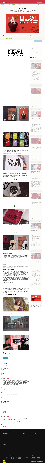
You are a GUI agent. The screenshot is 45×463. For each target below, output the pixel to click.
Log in (33, 4)
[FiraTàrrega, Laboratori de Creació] (32, 458)
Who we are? (24, 437)
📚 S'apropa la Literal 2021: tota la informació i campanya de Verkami (36, 303)
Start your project (8, 4)
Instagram (34, 437)
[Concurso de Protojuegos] (26, 458)
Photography (14, 438)
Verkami (23, 4)
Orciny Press (4, 411)
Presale (12, 4)
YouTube (34, 436)
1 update (10, 44)
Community (4, 435)
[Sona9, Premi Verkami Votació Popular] (38, 458)
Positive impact (25, 35)
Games (3, 437)
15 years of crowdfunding (26, 438)
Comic (14, 434)
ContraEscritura (5, 424)
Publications (4, 439)
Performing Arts (5, 438)
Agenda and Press (25, 435)
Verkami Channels (25, 436)
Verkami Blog (25, 434)
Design (14, 435)
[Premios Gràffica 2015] (6, 458)
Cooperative (21, 35)
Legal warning (37, 450)
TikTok (34, 438)
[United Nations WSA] (18, 458)
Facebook (34, 434)
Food (13, 436)
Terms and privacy (33, 450)
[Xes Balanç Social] (12, 458)
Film (3, 436)
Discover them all (39, 1)
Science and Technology (16, 439)
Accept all (39, 461)
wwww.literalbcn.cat (21, 291)
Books (19, 35)
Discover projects (3, 4)
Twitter (34, 435)
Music (13, 437)
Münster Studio (12, 130)
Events (28, 35)
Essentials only (33, 461)
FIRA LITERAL (6, 35)
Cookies (41, 450)
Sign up (36, 4)
